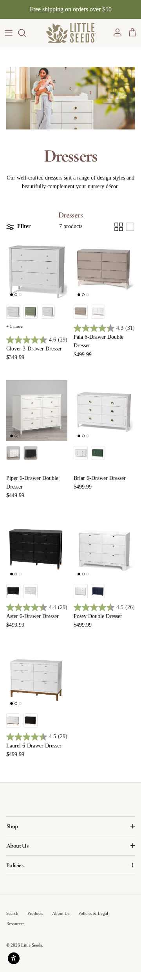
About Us (60, 913)
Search (12, 913)
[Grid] (118, 227)
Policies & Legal (93, 913)
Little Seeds (31, 945)
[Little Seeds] (70, 33)
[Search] (25, 32)
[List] (130, 227)
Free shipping (46, 9)
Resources (15, 923)
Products (35, 913)
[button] (117, 33)
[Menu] (8, 32)
